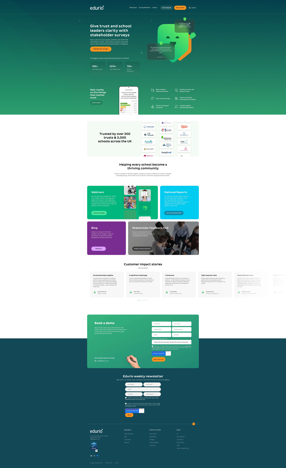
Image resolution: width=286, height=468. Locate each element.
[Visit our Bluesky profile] (97, 455)
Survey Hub (152, 445)
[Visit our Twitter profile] (94, 455)
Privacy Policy (108, 462)
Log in (194, 8)
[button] (139, 300)
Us (177, 434)
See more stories (143, 268)
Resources (133, 7)
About (155, 7)
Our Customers (181, 437)
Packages (152, 439)
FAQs (178, 445)
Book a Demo (180, 442)
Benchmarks (152, 437)
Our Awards (180, 439)
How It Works (153, 434)
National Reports (128, 434)
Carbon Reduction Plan (183, 448)
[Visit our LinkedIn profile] (91, 455)
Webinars (126, 442)
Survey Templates (154, 442)
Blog (125, 437)
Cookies (116, 462)
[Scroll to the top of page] (194, 424)
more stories (160, 57)
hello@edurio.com (103, 361)
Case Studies (127, 439)
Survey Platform (144, 7)
